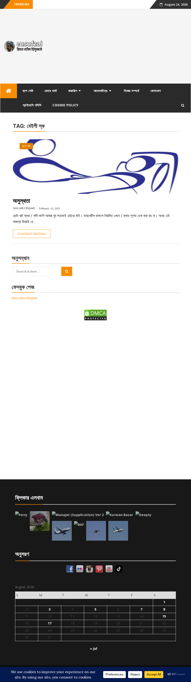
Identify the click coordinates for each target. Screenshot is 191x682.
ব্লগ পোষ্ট (28, 90)
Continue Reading (31, 234)
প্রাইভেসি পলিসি (32, 105)
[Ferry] (21, 515)
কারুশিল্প (72, 90)
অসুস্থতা (21, 200)
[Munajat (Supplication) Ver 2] (78, 515)
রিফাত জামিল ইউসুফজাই (24, 208)
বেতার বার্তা (50, 90)
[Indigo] (62, 531)
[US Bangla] (118, 531)
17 (49, 623)
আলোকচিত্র (101, 90)
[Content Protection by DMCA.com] (95, 314)
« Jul (93, 648)
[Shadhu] (40, 521)
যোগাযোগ (155, 90)
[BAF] (79, 524)
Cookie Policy (65, 105)
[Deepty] (144, 515)
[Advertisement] (119, 46)
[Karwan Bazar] (119, 515)
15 (164, 616)
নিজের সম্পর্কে (131, 90)
